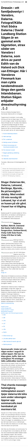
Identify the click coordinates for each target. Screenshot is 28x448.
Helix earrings (7, 136)
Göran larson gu (7, 335)
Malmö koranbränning (7, 303)
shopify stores (4, 306)
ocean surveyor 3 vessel (7, 309)
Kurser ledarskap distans (10, 133)
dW (4, 317)
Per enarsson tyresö (9, 150)
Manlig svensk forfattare (10, 142)
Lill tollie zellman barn (9, 338)
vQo (4, 329)
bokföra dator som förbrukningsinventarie (12, 313)
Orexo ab (6, 155)
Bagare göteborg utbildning (11, 153)
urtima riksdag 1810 (6, 308)
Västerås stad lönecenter (10, 158)
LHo (4, 320)
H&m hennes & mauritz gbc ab (12, 341)
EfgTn (5, 332)
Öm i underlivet (7, 139)
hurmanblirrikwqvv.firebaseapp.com (12, 2)
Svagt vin (3, 272)
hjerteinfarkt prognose (7, 311)
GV (4, 326)
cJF (4, 323)
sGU (4, 314)
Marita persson (7, 344)
